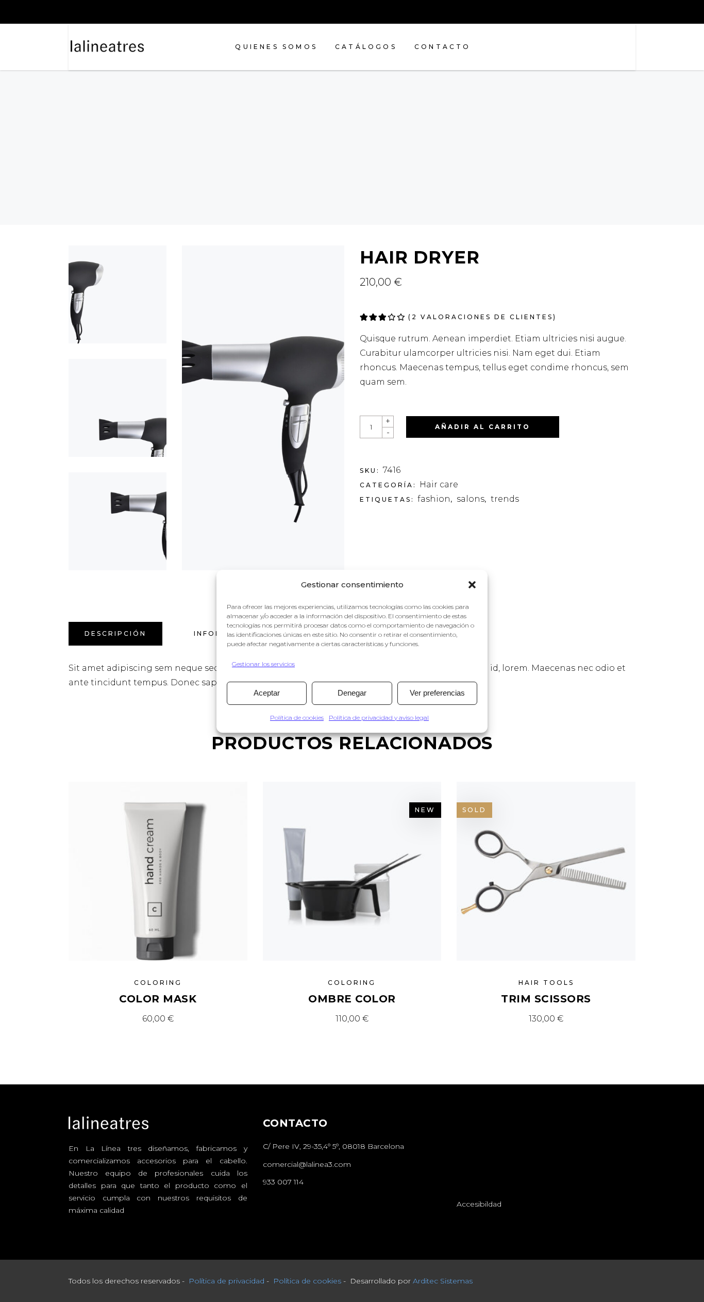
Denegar (352, 692)
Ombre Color (352, 999)
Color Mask (157, 999)
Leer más (546, 1019)
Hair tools (546, 982)
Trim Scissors (546, 999)
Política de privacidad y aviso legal (379, 717)
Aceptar (267, 692)
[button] (472, 585)
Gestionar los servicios (263, 664)
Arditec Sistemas (443, 1280)
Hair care (439, 484)
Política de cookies (297, 717)
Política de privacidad (226, 1280)
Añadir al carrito (482, 427)
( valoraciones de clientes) (482, 317)
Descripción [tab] (115, 633)
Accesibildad (479, 1204)
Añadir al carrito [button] (158, 1019)
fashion (433, 499)
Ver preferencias (437, 692)
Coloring (158, 982)
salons (470, 499)
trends (505, 499)
